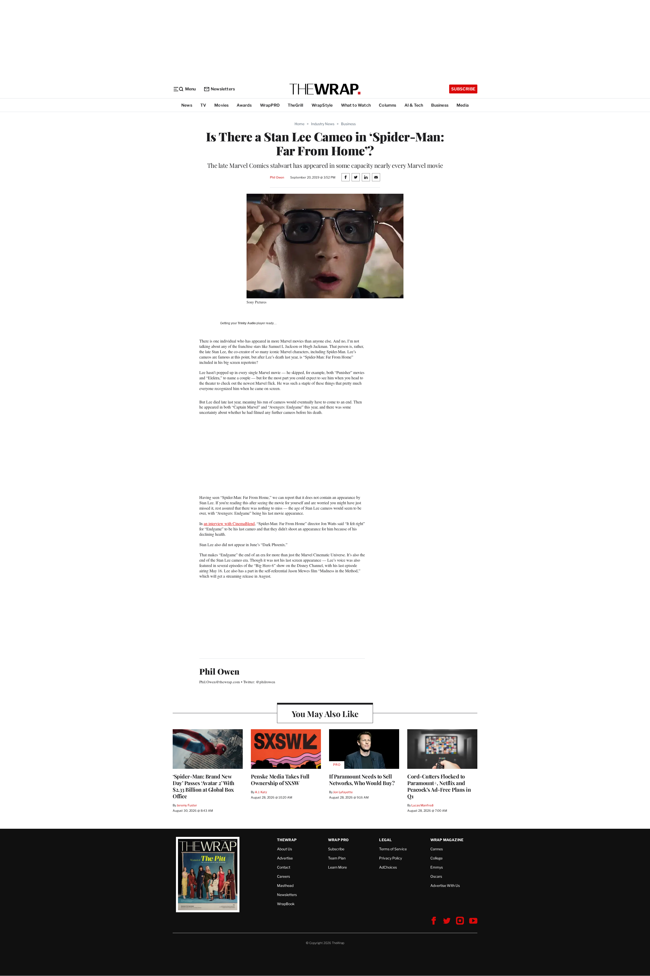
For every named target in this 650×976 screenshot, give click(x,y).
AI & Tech (413, 105)
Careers (283, 876)
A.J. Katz (261, 792)
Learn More (337, 867)
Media (463, 105)
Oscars (436, 876)
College (436, 858)
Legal (385, 840)
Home (299, 124)
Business (439, 105)
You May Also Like (325, 713)
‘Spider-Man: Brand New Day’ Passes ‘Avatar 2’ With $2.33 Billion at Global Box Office (203, 786)
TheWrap (287, 840)
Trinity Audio (247, 323)
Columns (387, 105)
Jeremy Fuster (187, 805)
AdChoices (388, 867)
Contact (283, 867)
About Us (284, 849)
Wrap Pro (338, 840)
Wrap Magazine (447, 840)
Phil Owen (277, 177)
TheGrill (295, 105)
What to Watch (356, 105)
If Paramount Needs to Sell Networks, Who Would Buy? (362, 779)
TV (203, 105)
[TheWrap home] (325, 89)
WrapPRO (270, 105)
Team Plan (337, 858)
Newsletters (223, 89)
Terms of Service (393, 849)
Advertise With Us (445, 885)
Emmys (436, 867)
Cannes (436, 849)
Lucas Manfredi (422, 805)
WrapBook (286, 904)
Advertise (285, 858)
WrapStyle (322, 105)
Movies (221, 105)
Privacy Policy (390, 858)
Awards (244, 105)
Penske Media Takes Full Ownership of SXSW (280, 779)
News (186, 105)
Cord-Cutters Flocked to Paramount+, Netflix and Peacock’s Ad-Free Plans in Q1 (439, 786)
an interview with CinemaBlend (229, 523)
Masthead (285, 885)
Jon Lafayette (342, 792)
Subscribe (463, 89)
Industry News (322, 124)
